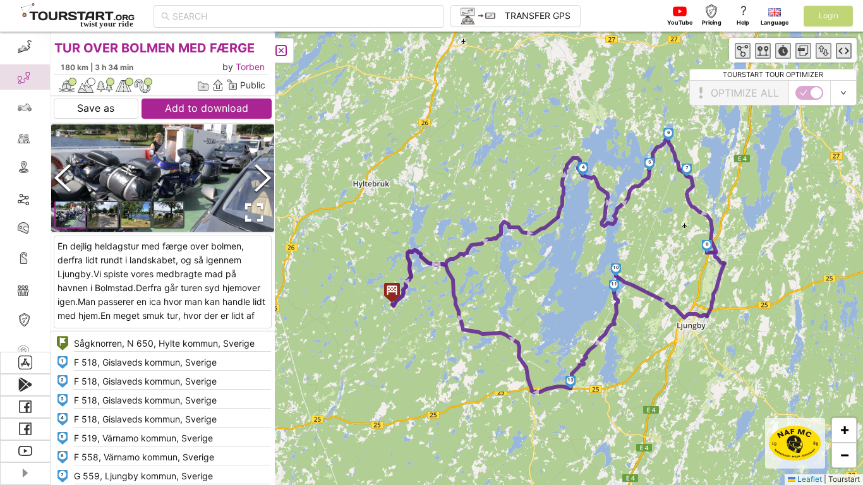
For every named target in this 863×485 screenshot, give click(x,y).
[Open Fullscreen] (251, 213)
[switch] (809, 93)
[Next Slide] (262, 177)
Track (45, 198)
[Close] (281, 50)
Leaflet (808, 479)
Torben (250, 66)
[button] (583, 169)
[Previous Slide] (62, 177)
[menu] (25, 192)
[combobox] (304, 16)
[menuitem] (25, 46)
